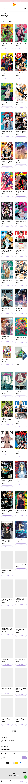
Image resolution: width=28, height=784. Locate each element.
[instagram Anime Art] (2, 741)
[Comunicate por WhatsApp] (25, 777)
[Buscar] (25, 9)
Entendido (23, 781)
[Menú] (2, 4)
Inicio (2, 13)
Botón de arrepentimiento (14, 775)
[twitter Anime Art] (12, 741)
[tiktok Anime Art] (9, 741)
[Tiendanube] (14, 778)
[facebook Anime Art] (6, 741)
